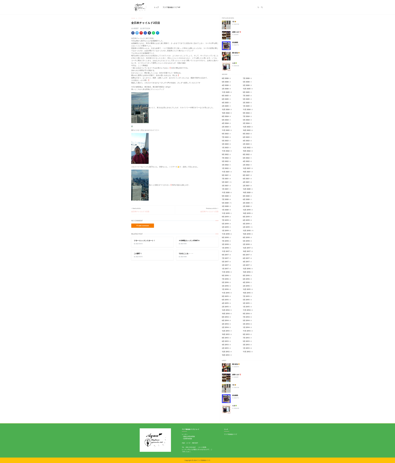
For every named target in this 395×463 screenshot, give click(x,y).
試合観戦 (235, 42)
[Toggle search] (262, 7)
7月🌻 (234, 22)
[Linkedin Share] (145, 33)
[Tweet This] (137, 33)
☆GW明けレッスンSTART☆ (189, 240)
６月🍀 (234, 63)
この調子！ (138, 253)
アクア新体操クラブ (230, 434)
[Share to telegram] (157, 33)
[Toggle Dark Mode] (258, 7)
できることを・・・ (186, 253)
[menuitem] (156, 7)
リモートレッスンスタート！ (144, 240)
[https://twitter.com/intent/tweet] (254, 7)
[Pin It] (141, 33)
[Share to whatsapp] (153, 33)
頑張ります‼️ (236, 32)
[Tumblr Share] (149, 33)
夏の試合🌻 (236, 53)
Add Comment (143, 226)
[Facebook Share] (133, 33)
